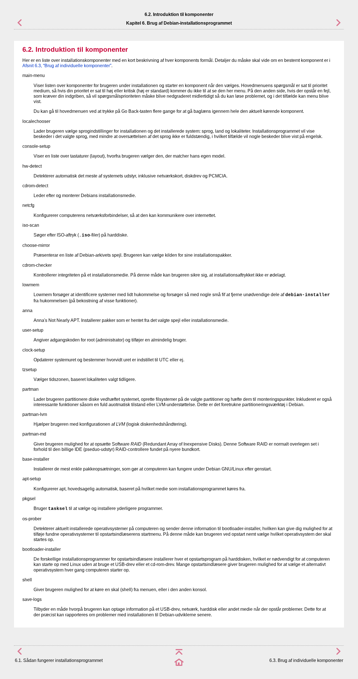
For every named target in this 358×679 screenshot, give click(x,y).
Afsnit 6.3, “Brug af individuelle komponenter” (66, 65)
